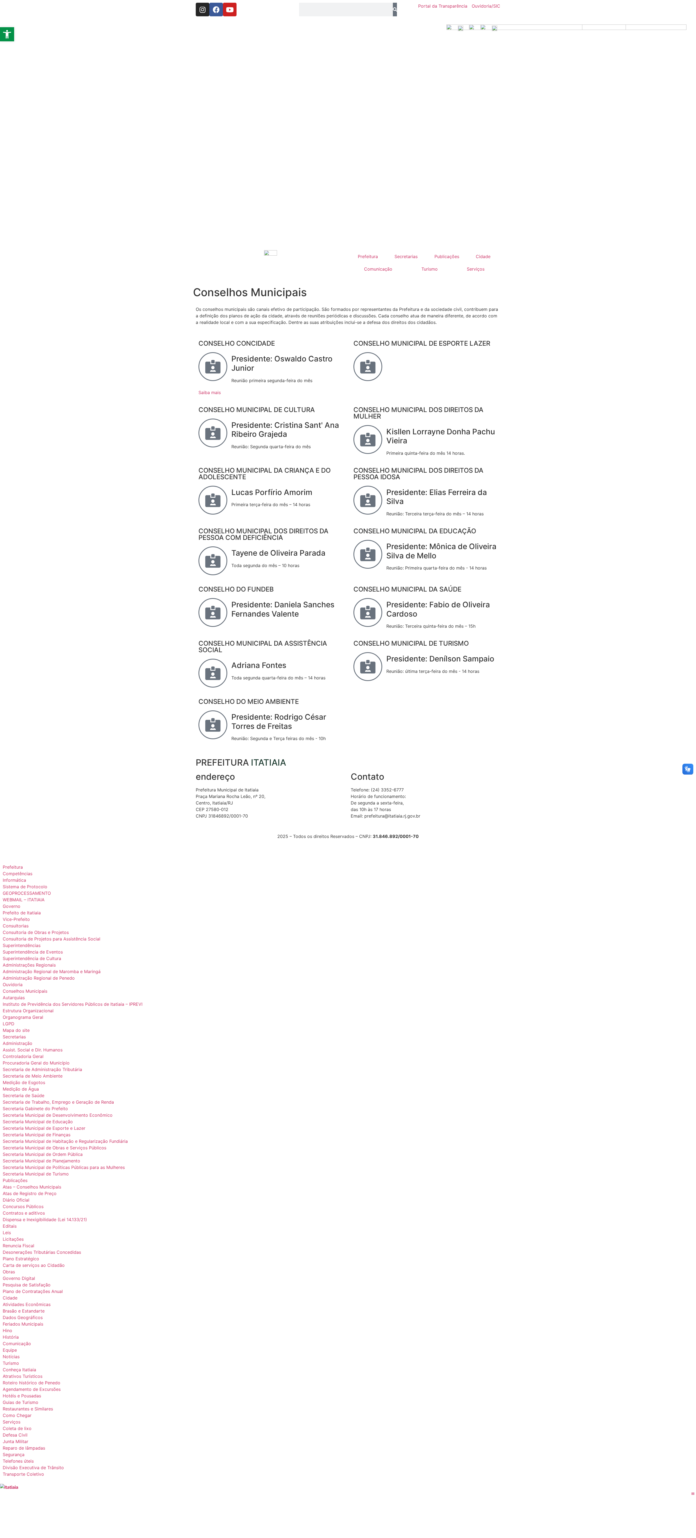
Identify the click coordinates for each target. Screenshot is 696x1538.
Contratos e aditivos (24, 1213)
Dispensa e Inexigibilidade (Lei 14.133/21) (45, 1219)
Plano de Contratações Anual (33, 1291)
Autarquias (14, 997)
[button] (7, 34)
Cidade (483, 256)
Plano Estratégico (21, 1258)
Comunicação (378, 269)
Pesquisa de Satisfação (27, 1285)
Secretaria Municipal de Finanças (36, 1134)
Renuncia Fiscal (18, 1245)
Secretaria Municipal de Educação (38, 1121)
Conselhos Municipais (25, 991)
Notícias (11, 1356)
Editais (10, 1226)
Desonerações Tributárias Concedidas (42, 1252)
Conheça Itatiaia (19, 1369)
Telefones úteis (18, 1461)
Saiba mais (209, 392)
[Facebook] (216, 9)
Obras (9, 1271)
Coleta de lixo (17, 1428)
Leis (7, 1232)
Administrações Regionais (29, 965)
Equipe (10, 1350)
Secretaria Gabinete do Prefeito (35, 1108)
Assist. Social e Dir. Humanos (33, 1050)
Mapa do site (16, 1030)
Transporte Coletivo (23, 1474)
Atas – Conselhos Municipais (32, 1187)
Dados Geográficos (23, 1317)
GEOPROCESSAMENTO (27, 893)
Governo (11, 906)
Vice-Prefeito (16, 919)
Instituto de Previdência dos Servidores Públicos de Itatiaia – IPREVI (72, 1004)
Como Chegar (17, 1415)
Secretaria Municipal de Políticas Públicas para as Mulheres (64, 1167)
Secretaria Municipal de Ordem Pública (43, 1154)
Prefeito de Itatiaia (22, 912)
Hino (7, 1330)
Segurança (13, 1454)
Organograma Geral (23, 1017)
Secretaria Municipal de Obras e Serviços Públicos (54, 1147)
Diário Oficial (16, 1200)
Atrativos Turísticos (22, 1376)
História (11, 1337)
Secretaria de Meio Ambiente (33, 1076)
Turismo (429, 269)
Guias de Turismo (20, 1402)
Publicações (446, 256)
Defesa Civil (15, 1435)
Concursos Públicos (23, 1206)
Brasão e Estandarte (24, 1311)
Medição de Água (21, 1089)
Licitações (13, 1239)
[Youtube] (230, 9)
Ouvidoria (13, 984)
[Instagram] (202, 9)
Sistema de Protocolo (25, 886)
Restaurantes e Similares (28, 1409)
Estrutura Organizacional (28, 1010)
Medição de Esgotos (24, 1082)
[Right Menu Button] (693, 1493)
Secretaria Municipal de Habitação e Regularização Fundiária (65, 1141)
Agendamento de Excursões (32, 1389)
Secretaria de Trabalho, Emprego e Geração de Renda (58, 1102)
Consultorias (16, 926)
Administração (17, 1043)
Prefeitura (368, 256)
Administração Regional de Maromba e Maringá (52, 971)
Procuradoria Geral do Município (36, 1063)
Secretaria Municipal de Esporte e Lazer (44, 1128)
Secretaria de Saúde (23, 1095)
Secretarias (406, 256)
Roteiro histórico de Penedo (31, 1382)
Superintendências (22, 945)
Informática (14, 880)
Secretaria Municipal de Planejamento (41, 1160)
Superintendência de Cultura (32, 958)
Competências (17, 873)
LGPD (8, 1023)
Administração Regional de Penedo (39, 978)
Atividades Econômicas (27, 1304)
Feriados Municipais (23, 1324)
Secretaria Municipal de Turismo (36, 1174)
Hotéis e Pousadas (22, 1395)
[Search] (395, 9)
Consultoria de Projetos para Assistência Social (51, 939)
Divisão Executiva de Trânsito (33, 1467)
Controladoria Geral (23, 1056)
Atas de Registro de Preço (30, 1193)
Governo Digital (19, 1278)
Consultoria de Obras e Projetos (36, 932)
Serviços (475, 269)
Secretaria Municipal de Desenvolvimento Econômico (58, 1115)
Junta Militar (15, 1441)
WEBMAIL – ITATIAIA (24, 899)
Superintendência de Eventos (33, 952)
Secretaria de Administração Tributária (42, 1069)
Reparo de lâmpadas (24, 1448)
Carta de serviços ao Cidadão (34, 1265)
